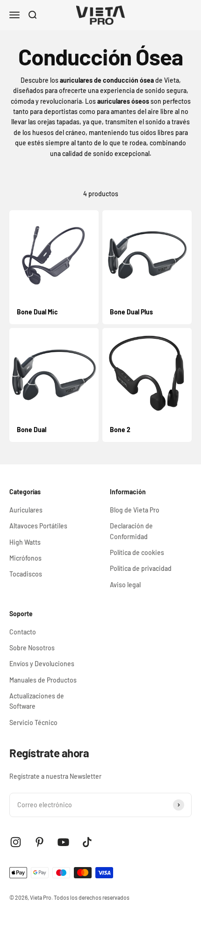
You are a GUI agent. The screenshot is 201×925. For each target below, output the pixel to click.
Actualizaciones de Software (36, 701)
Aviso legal (125, 585)
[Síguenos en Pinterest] (39, 842)
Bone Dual (31, 430)
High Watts (25, 542)
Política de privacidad (141, 568)
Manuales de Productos (43, 680)
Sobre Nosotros (32, 648)
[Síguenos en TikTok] (87, 842)
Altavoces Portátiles (38, 526)
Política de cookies (137, 552)
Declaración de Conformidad (131, 531)
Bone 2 (120, 430)
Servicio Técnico (33, 722)
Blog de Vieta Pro (134, 510)
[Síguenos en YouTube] (63, 842)
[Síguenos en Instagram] (15, 842)
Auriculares (26, 510)
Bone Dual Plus (131, 312)
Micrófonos (25, 558)
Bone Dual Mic (37, 312)
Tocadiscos (25, 574)
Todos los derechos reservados (91, 897)
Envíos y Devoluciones (41, 664)
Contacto (22, 632)
